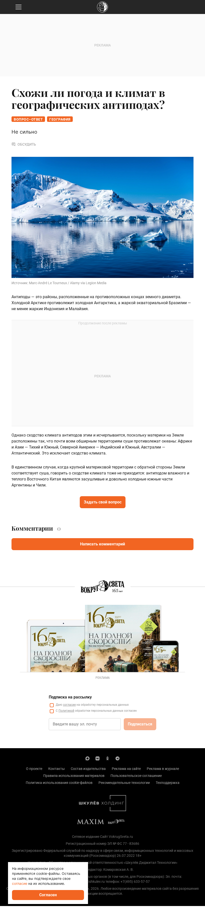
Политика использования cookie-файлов (59, 783)
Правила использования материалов (73, 776)
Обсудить (27, 144)
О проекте (34, 769)
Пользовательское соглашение (136, 776)
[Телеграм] (118, 758)
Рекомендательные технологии (124, 783)
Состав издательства (88, 769)
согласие (69, 704)
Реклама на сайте (126, 769)
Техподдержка (168, 783)
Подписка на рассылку (70, 697)
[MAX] (88, 758)
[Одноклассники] (108, 758)
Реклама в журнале (163, 769)
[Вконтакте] (98, 758)
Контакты (56, 769)
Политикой (66, 710)
